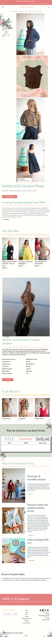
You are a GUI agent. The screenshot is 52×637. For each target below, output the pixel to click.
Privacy (26, 621)
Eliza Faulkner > (30, 364)
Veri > (27, 373)
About (30, 11)
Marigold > (29, 371)
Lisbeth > (28, 369)
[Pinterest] (48, 610)
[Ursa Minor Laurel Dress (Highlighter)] (26, 249)
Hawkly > (28, 366)
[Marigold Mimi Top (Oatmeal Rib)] (42, 249)
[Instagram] (45, 610)
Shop (27, 610)
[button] (5, 634)
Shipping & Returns (26, 618)
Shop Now (9, 197)
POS (12, 632)
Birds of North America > (9, 359)
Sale (26, 11)
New (12, 11)
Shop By (16, 11)
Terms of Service (26, 623)
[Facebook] (43, 610)
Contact (27, 616)
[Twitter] (40, 610)
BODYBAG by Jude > (32, 359)
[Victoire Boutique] (27, 7)
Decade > (28, 362)
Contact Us (35, 3)
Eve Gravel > (5, 366)
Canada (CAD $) (41, 3)
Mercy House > (6, 371)
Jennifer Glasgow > (7, 369)
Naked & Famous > (7, 373)
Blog (27, 612)
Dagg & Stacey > (6, 364)
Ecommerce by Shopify (19, 632)
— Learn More (5, 219)
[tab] (9, 439)
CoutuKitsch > (6, 362)
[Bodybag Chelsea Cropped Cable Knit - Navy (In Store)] (9, 249)
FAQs (32, 3)
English (47, 3)
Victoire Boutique (8, 632)
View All (7, 379)
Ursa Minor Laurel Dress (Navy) (23, 180)
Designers (21, 11)
